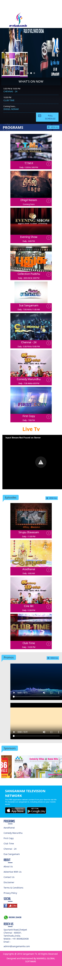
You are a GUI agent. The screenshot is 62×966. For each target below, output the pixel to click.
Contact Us (9, 877)
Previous (5, 51)
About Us (8, 866)
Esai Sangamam (12, 854)
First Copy (9, 838)
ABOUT (7, 860)
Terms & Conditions (13, 887)
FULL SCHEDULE (50, 117)
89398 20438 (14, 917)
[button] (40, 462)
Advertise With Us (13, 871)
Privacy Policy (10, 892)
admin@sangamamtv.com (17, 946)
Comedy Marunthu (13, 832)
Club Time (8, 100)
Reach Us (8, 924)
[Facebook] (31, 905)
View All (55, 127)
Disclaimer (9, 882)
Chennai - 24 (10, 91)
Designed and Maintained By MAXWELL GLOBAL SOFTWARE (31, 960)
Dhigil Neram (11, 109)
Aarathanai (9, 827)
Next (57, 51)
